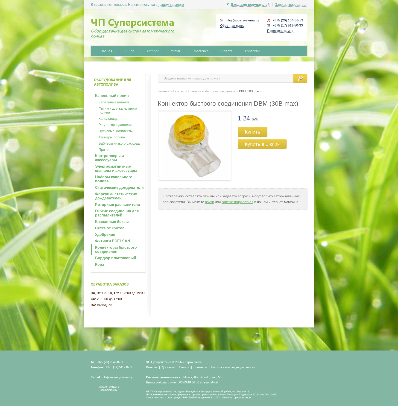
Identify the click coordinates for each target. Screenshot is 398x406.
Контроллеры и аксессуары (109, 158)
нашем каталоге (171, 4)
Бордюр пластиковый (115, 258)
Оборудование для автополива (112, 82)
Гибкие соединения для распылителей (117, 213)
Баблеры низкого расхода (119, 143)
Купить (252, 131)
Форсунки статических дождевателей (116, 196)
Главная (106, 50)
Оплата (227, 50)
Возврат (151, 367)
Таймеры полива (112, 137)
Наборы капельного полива (113, 179)
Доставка (201, 50)
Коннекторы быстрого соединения (116, 249)
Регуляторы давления (116, 125)
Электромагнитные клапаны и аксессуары (116, 168)
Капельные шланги (114, 102)
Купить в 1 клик (262, 144)
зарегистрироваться (237, 202)
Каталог (152, 50)
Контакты (252, 50)
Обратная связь (232, 25)
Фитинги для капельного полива (118, 110)
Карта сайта (193, 362)
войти (209, 202)
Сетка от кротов (110, 228)
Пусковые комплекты (116, 131)
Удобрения (105, 235)
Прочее (104, 150)
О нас (129, 50)
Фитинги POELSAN (112, 241)
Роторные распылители (117, 205)
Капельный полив (112, 96)
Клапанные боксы (112, 222)
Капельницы (108, 118)
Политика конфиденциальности (233, 367)
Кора (99, 264)
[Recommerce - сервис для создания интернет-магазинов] (94, 390)
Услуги (176, 50)
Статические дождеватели (119, 188)
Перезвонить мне (280, 30)
